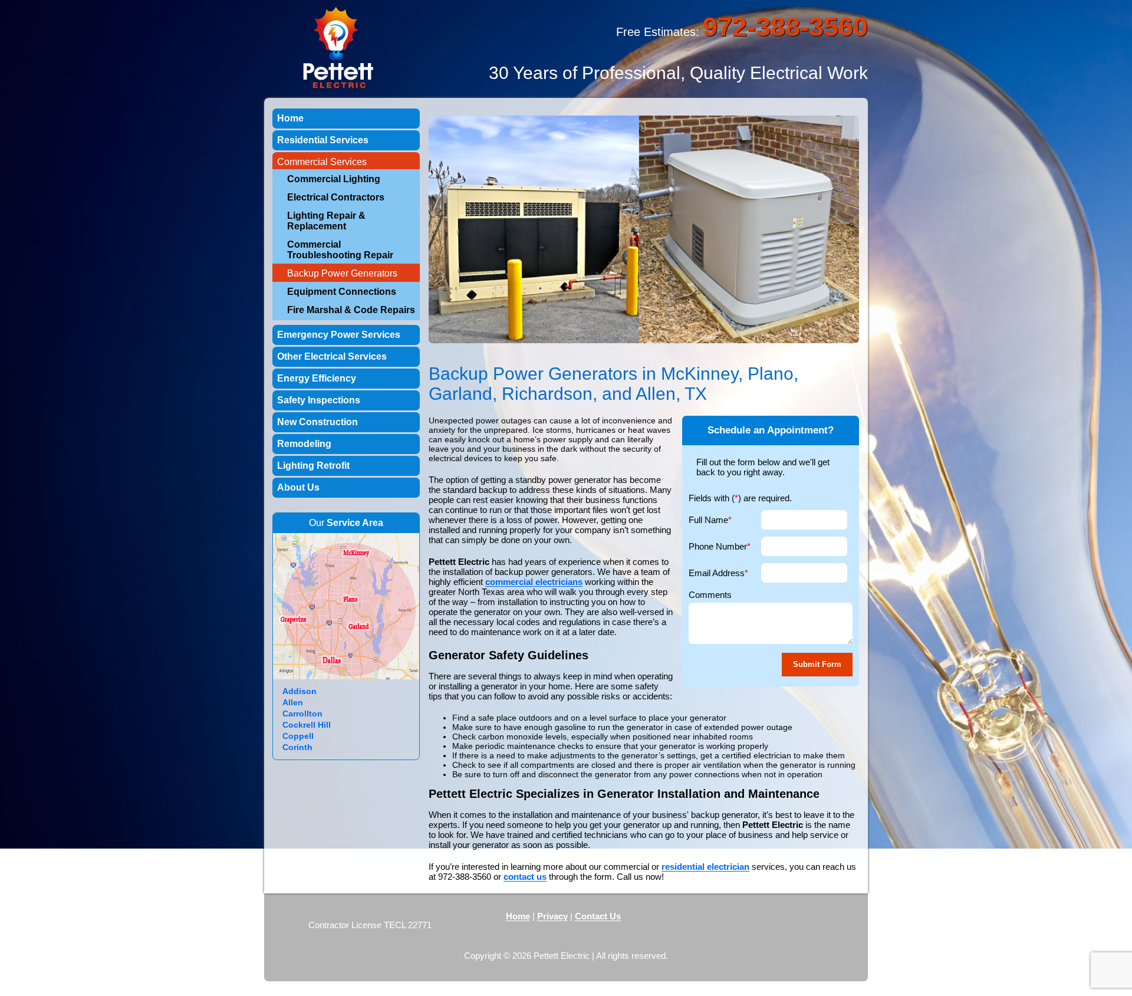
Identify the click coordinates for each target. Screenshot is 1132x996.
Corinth (297, 747)
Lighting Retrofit (313, 466)
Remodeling (304, 444)
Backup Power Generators (342, 273)
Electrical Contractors (335, 197)
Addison (299, 691)
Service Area (355, 523)
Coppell (298, 736)
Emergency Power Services (338, 335)
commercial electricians (534, 582)
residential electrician (705, 867)
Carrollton (302, 713)
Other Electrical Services (332, 356)
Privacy (552, 916)
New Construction (317, 422)
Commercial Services (322, 162)
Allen (292, 702)
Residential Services (322, 140)
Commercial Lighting (333, 179)
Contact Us (598, 916)
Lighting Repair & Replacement (326, 221)
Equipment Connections (341, 292)
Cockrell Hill (306, 724)
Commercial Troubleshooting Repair (340, 249)
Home (290, 118)
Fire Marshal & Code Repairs (351, 310)
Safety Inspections (318, 400)
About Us (298, 487)
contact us (525, 877)
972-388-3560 (785, 27)
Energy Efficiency (316, 378)
